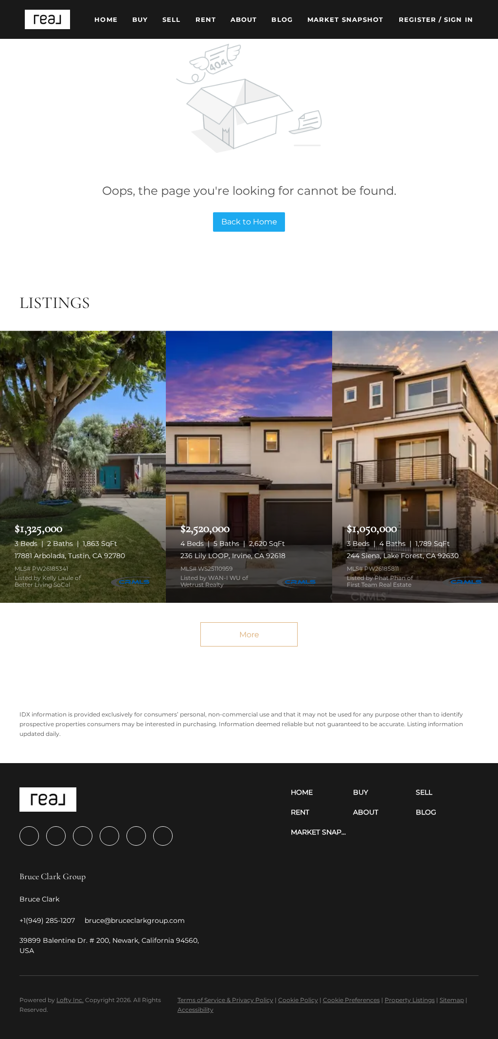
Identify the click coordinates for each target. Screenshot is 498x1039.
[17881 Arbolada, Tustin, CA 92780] (83, 467)
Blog (281, 19)
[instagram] (109, 836)
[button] (47, 19)
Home (105, 19)
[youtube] (136, 836)
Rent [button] (206, 19)
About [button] (244, 19)
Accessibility (195, 1009)
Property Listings (410, 1000)
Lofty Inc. (70, 1000)
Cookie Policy (298, 1000)
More (249, 634)
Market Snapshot (345, 19)
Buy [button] (140, 19)
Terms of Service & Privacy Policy (225, 1000)
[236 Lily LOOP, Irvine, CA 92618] (249, 467)
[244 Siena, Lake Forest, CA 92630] (415, 467)
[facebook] (29, 836)
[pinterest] (163, 836)
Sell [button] (171, 19)
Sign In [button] (458, 19)
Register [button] (417, 19)
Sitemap (452, 1000)
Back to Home (249, 221)
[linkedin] (56, 836)
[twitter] (82, 836)
